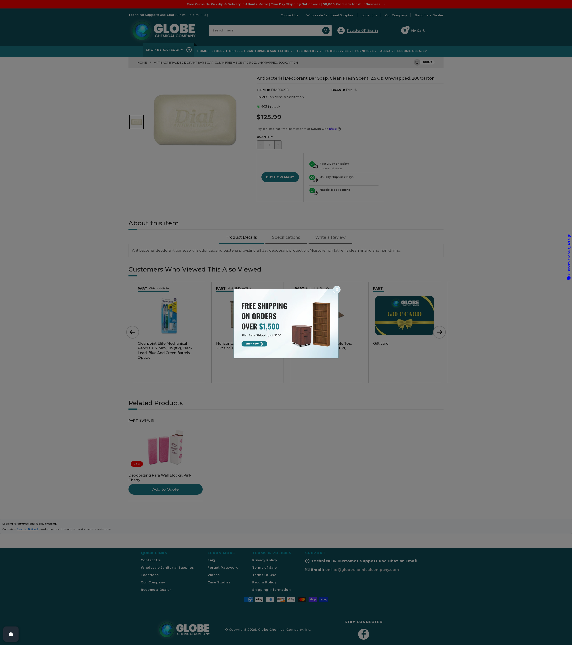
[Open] (11, 634)
